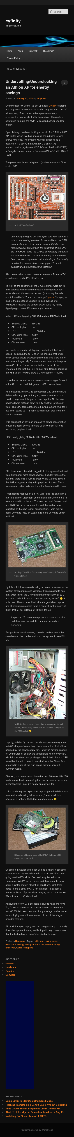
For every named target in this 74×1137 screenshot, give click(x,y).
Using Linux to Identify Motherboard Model (29, 1100)
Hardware (20, 941)
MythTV (52, 105)
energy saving (24, 944)
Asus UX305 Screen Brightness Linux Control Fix (33, 1108)
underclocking (52, 944)
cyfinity (13, 21)
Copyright (33, 50)
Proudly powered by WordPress (37, 1129)
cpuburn (51, 297)
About (20, 50)
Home (9, 50)
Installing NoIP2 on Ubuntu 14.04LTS (26, 1116)
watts (19, 947)
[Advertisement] (20, 1035)
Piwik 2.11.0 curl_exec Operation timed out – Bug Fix (35, 1112)
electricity (11, 944)
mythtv (36, 944)
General (10, 963)
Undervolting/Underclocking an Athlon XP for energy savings (31, 87)
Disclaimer (48, 50)
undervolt (10, 947)
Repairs (10, 971)
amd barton (45, 941)
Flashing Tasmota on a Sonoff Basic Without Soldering (36, 1104)
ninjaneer (42, 98)
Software (10, 974)
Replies (28, 947)
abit (37, 941)
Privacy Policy (13, 57)
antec (55, 941)
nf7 (42, 944)
